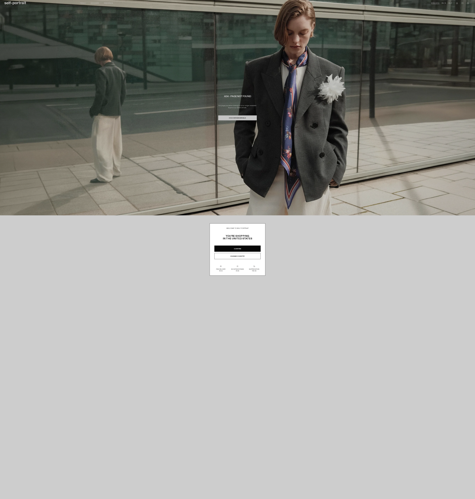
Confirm (237, 249)
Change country (237, 256)
